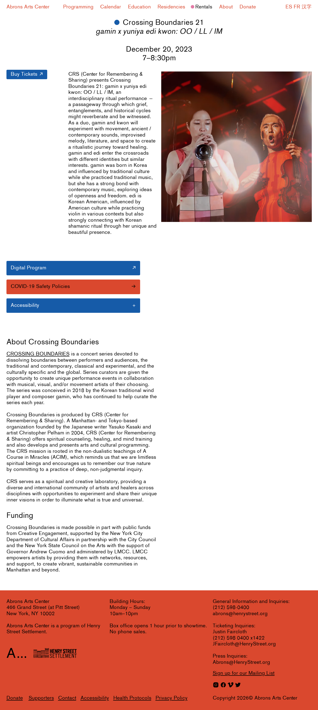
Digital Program (28, 268)
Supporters (41, 698)
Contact (67, 698)
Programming (78, 7)
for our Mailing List (244, 673)
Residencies (171, 7)
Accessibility (94, 698)
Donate (247, 7)
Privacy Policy (172, 698)
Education (139, 7)
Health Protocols (132, 698)
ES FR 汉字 (298, 7)
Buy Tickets (24, 74)
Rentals (203, 7)
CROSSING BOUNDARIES (38, 354)
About (226, 7)
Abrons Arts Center (27, 7)
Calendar (110, 7)
